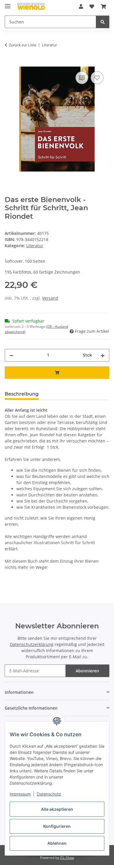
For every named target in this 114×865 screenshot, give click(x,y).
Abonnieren (87, 671)
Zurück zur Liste (22, 45)
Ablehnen (57, 843)
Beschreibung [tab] (22, 394)
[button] (81, 6)
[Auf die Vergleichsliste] (81, 77)
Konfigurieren (57, 826)
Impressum (20, 793)
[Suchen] (102, 22)
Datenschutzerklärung (31, 644)
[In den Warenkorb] (9, 63)
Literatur (34, 245)
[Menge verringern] (11, 355)
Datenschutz (49, 793)
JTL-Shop (67, 857)
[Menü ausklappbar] (8, 3)
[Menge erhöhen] (102, 355)
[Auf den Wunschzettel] (97, 77)
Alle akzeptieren (57, 809)
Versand (50, 298)
